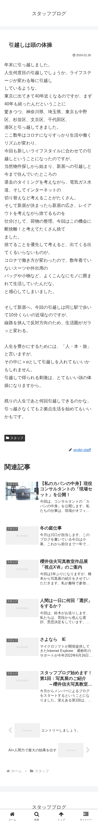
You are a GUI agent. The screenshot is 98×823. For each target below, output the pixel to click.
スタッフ (16, 438)
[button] (87, 705)
